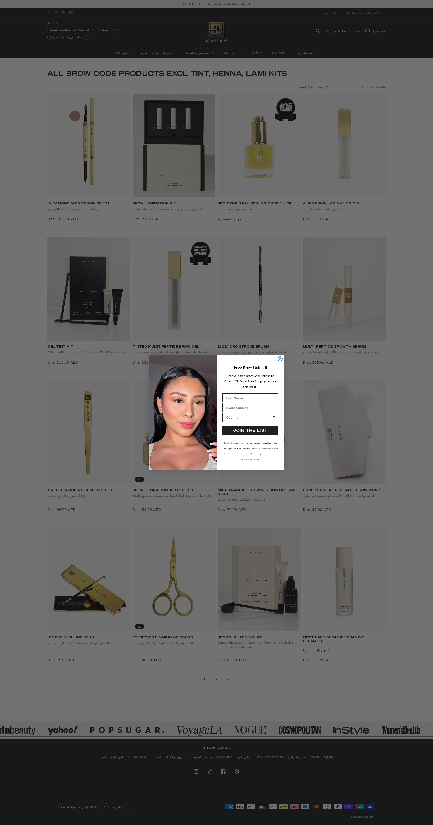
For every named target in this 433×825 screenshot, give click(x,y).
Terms (248, 459)
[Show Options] (274, 417)
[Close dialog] (280, 359)
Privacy (256, 459)
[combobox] (249, 417)
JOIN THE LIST (250, 430)
